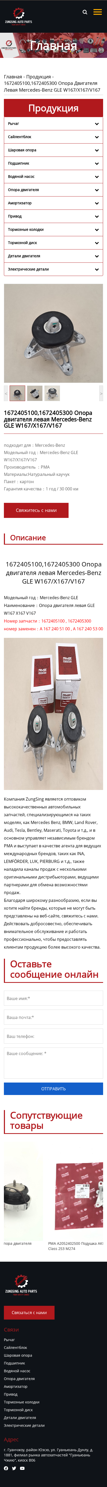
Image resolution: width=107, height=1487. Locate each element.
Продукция (38, 76)
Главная (13, 76)
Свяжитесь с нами (36, 510)
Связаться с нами (29, 1312)
